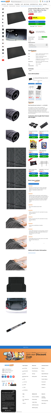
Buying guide (34, 376)
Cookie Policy (34, 402)
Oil (22, 4)
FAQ (23, 396)
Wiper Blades (17, 4)
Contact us (43, 387)
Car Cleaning (27, 4)
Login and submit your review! (34, 183)
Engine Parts (26, 376)
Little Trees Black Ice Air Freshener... (33, 150)
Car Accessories (10, 4)
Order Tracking (44, 376)
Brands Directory (35, 368)
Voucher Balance (44, 379)
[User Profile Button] (47, 1)
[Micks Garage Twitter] (11, 377)
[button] (8, 410)
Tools (41, 4)
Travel (25, 384)
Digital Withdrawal (45, 373)
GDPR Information (35, 404)
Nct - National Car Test (26, 400)
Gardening (25, 390)
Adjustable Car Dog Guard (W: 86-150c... (44, 170)
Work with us (44, 403)
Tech (24, 387)
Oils (24, 379)
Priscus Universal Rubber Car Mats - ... (33, 131)
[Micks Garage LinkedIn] (5, 377)
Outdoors (45, 4)
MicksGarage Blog (45, 400)
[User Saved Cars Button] (45, 1)
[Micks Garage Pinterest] (8, 377)
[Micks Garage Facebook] (3, 377)
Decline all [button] (12, 408)
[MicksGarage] (5, 1)
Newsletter (44, 384)
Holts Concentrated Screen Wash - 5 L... (42, 151)
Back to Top (25, 347)
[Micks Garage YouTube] (14, 377)
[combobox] (13, 391)
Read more (9, 406)
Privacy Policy (34, 399)
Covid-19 (24, 403)
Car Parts (4, 4)
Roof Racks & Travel (34, 4)
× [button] (14, 391)
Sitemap (33, 373)
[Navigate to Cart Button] (49, 1)
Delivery (43, 368)
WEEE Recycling (35, 407)
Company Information (44, 397)
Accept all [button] (5, 408)
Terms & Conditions (35, 396)
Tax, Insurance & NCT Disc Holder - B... (43, 131)
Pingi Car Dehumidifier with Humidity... (33, 170)
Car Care (25, 381)
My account (44, 381)
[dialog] (8, 401)
